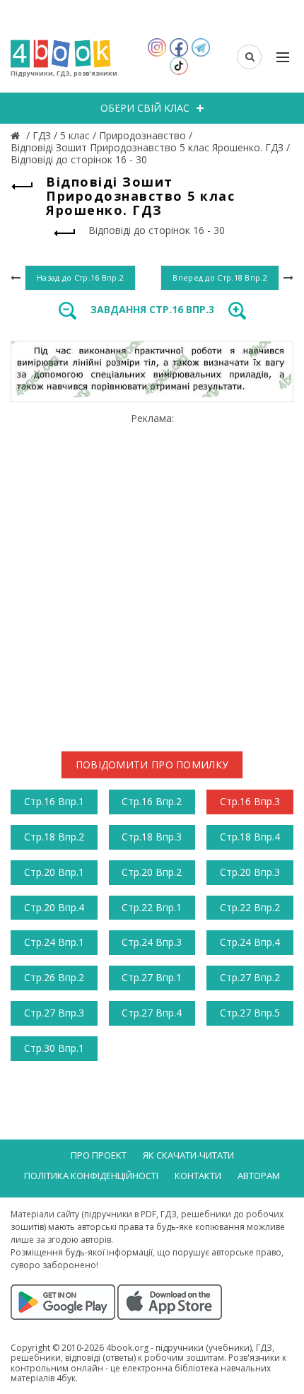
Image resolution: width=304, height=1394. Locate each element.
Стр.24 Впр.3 (152, 942)
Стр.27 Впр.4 (152, 1012)
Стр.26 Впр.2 (54, 977)
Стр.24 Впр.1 (54, 942)
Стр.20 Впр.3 (250, 872)
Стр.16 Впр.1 (54, 801)
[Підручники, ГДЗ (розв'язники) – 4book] (17, 135)
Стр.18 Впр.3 (152, 836)
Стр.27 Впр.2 (250, 977)
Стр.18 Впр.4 (250, 836)
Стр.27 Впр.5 (250, 1012)
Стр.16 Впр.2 (152, 801)
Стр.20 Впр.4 (54, 907)
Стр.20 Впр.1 (54, 872)
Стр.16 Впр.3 (250, 801)
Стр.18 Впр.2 (54, 836)
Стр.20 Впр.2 (152, 872)
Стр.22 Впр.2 (250, 907)
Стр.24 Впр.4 (250, 942)
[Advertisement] (152, 576)
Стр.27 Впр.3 (54, 1012)
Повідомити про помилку (152, 764)
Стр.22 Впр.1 (152, 907)
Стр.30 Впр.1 (54, 1048)
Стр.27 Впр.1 (152, 977)
